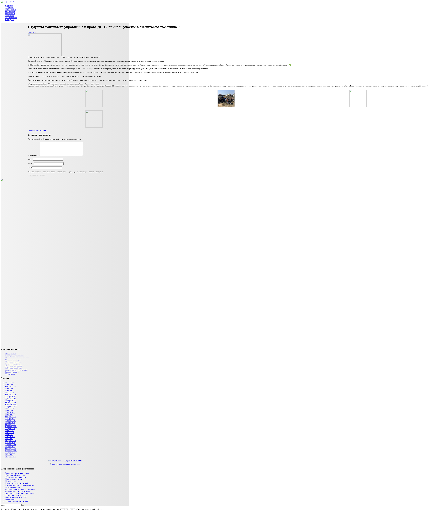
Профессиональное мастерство (17, 358)
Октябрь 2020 (10, 449)
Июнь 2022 (9, 409)
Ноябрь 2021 (10, 423)
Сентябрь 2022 (11, 405)
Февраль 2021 (10, 441)
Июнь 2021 (9, 433)
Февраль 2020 (10, 457)
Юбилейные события (13, 368)
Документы (9, 8)
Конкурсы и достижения (14, 356)
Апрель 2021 (10, 437)
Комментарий (34, 155)
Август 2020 (10, 453)
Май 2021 (9, 435)
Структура (9, 6)
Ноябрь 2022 (10, 401)
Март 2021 (9, 439)
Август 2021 (10, 429)
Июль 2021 (9, 431)
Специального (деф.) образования (18, 491)
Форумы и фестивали (13, 366)
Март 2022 (9, 415)
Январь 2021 (10, 443)
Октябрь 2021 (10, 425)
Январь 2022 (10, 419)
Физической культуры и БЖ (16, 497)
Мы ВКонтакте (11, 18)
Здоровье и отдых (12, 372)
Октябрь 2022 (10, 403)
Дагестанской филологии (15, 475)
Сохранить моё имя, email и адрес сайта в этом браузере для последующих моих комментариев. (67, 172)
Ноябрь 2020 (10, 447)
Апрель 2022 (10, 413)
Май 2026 (9, 384)
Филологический (12, 499)
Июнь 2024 (9, 392)
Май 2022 (9, 411)
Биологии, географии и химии (17, 473)
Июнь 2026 (9, 382)
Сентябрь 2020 (11, 451)
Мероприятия (10, 10)
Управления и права (13, 495)
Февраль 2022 (10, 417)
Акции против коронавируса (16, 370)
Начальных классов (12, 487)
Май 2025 (9, 388)
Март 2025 (9, 390)
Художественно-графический (16, 501)
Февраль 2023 (10, 394)
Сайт (30, 168)
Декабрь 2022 (10, 399)
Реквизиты (9, 16)
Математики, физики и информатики (19, 485)
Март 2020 (9, 455)
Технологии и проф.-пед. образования (19, 493)
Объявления (10, 12)
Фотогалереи (10, 14)
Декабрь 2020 (10, 445)
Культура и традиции (13, 364)
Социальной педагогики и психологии (20, 489)
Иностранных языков (13, 479)
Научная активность (13, 362)
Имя (30, 159)
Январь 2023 (10, 397)
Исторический (10, 481)
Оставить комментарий (37, 130)
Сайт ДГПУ (9, 20)
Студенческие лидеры (13, 360)
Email (31, 163)
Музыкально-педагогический (16, 483)
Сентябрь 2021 (11, 427)
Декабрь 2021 (10, 421)
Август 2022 (10, 407)
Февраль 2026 (10, 386)
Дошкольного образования (15, 477)
